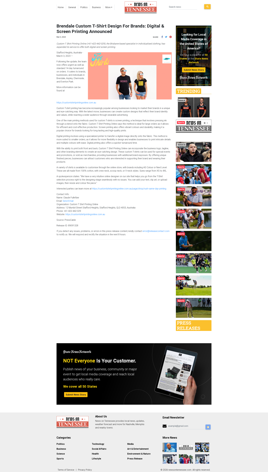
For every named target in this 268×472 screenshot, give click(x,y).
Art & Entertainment (138, 448)
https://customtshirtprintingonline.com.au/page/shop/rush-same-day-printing (129, 188)
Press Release (134, 458)
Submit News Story (194, 69)
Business (96, 7)
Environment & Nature (138, 453)
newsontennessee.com (179, 469)
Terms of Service (66, 469)
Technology (98, 444)
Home (61, 7)
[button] (162, 36)
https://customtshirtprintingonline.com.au (76, 102)
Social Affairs (99, 448)
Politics (84, 7)
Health (95, 453)
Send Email (68, 200)
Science (61, 453)
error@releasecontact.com (156, 231)
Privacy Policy (85, 469)
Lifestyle (96, 458)
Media (130, 444)
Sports (60, 458)
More (108, 7)
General (72, 7)
